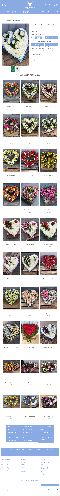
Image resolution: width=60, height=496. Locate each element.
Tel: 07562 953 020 (45, 462)
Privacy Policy (24, 471)
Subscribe (50, 485)
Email (22, 483)
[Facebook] (2, 5)
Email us (43, 464)
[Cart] (57, 5)
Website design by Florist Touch (8, 490)
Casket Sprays (27, 426)
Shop (3, 21)
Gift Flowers (11, 429)
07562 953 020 (48, 4)
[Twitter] (43, 468)
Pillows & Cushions (45, 426)
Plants (9, 435)
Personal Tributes (45, 432)
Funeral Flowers (13, 21)
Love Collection (12, 432)
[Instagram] (5, 5)
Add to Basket (52, 37)
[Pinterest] (48, 468)
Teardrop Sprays (28, 440)
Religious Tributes (45, 442)
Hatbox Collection (12, 437)
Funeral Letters (28, 429)
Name (2, 483)
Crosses (42, 429)
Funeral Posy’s (27, 437)
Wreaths (25, 435)
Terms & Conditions (25, 470)
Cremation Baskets (45, 435)
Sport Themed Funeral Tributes (46, 438)
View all (9, 426)
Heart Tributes (27, 432)
